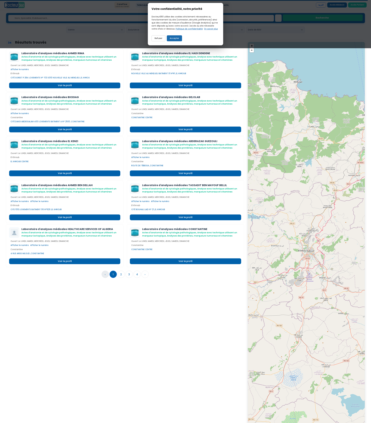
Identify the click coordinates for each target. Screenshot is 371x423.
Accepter (174, 38)
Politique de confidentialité (189, 28)
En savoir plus (211, 28)
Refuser (158, 38)
